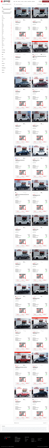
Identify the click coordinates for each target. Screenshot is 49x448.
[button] (30, 12)
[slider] (2, 9)
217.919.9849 (46, 1)
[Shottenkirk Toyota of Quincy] (6, 1)
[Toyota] (2, 1)
